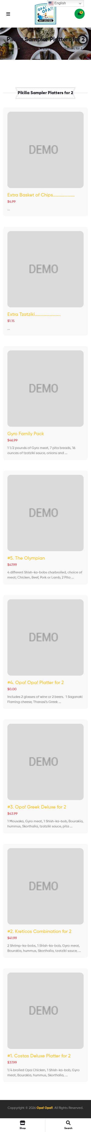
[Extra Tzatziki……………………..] (45, 269)
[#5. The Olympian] (45, 513)
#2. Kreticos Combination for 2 (39, 931)
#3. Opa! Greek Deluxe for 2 (36, 807)
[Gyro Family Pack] (45, 388)
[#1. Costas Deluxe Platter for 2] (45, 1011)
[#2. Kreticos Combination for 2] (45, 886)
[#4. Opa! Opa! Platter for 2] (45, 637)
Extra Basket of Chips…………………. (41, 195)
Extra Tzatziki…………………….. (34, 314)
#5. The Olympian (26, 558)
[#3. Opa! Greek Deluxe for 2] (45, 762)
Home (13, 48)
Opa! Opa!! (45, 1108)
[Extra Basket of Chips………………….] (45, 150)
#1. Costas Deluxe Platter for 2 (39, 1056)
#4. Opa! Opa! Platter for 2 (35, 682)
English (60, 3)
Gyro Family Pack (25, 434)
